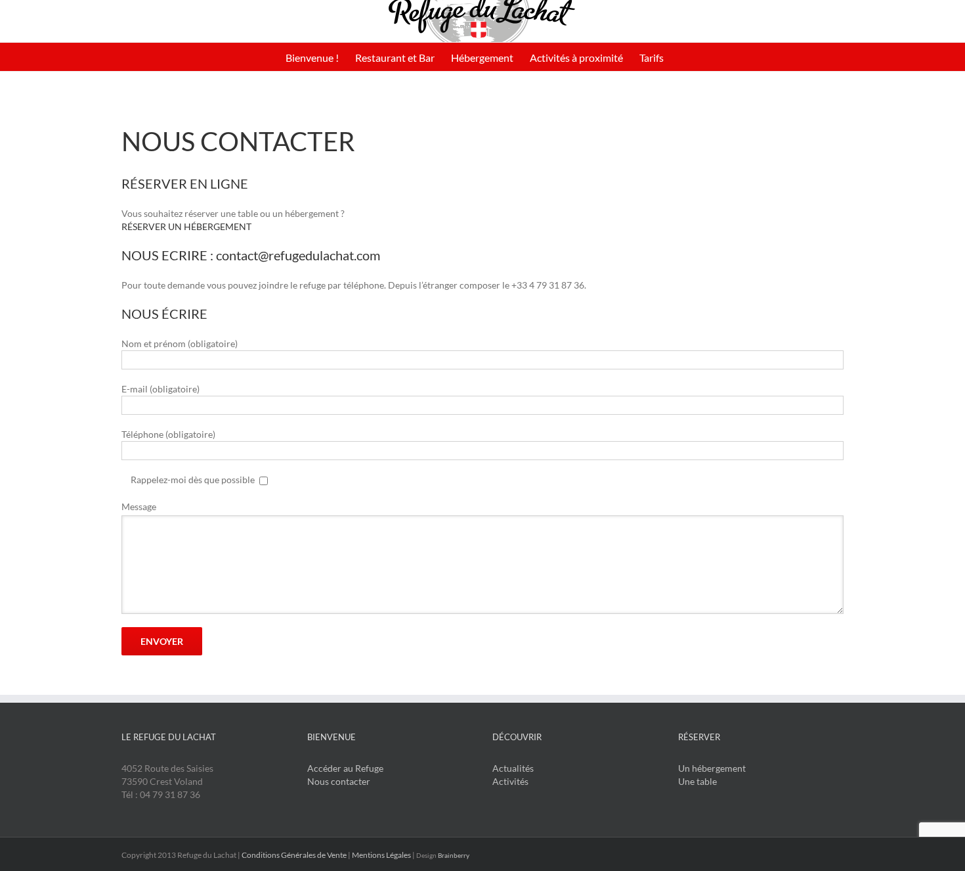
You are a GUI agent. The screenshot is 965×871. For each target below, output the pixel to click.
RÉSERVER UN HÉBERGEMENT (186, 226)
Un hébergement (712, 768)
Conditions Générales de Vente (294, 855)
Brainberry (453, 855)
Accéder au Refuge (345, 768)
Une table (697, 781)
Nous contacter (338, 781)
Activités (510, 781)
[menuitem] (312, 57)
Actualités (513, 768)
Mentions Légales (381, 855)
